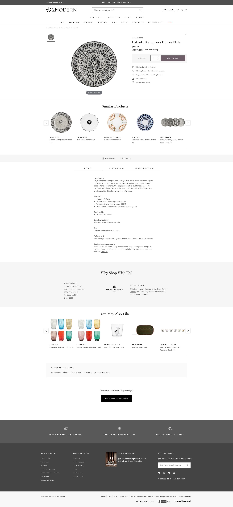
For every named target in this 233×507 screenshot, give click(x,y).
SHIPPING (44, 465)
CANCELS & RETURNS (48, 469)
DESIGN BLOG (77, 473)
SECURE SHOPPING (47, 480)
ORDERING (44, 462)
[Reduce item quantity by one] (158, 60)
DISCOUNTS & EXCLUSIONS (50, 473)
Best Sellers (114, 17)
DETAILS (88, 168)
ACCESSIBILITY (78, 476)
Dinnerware (65, 28)
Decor (124, 22)
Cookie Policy (124, 496)
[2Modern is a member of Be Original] (145, 501)
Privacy (116, 496)
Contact (133, 291)
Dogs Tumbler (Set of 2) (114, 347)
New (62, 22)
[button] (186, 10)
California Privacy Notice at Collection (142, 496)
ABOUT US (76, 458)
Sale (170, 22)
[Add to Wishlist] (186, 34)
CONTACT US (45, 458)
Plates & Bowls (76, 372)
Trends (128, 17)
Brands (140, 17)
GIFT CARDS (45, 476)
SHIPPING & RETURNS (145, 168)
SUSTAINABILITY (78, 465)
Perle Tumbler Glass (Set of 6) (88, 347)
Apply (140, 50)
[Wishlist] (178, 10)
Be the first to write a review (116, 398)
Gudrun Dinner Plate (112, 140)
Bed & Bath (138, 22)
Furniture (74, 22)
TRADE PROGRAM (79, 462)
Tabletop (88, 372)
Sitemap (103, 496)
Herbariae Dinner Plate (85, 140)
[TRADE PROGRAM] (127, 459)
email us (104, 252)
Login (134, 50)
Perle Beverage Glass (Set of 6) (61, 347)
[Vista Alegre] (114, 289)
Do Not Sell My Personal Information (165, 496)
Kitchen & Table (156, 22)
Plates (75, 28)
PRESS (75, 469)
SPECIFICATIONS (116, 168)
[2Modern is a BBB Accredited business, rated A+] (164, 502)
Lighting (88, 22)
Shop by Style (96, 17)
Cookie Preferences (185, 496)
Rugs (114, 22)
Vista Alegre (137, 38)
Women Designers (101, 372)
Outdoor (102, 22)
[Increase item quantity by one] (158, 56)
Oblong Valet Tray (139, 347)
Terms (110, 496)
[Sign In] (182, 10)
